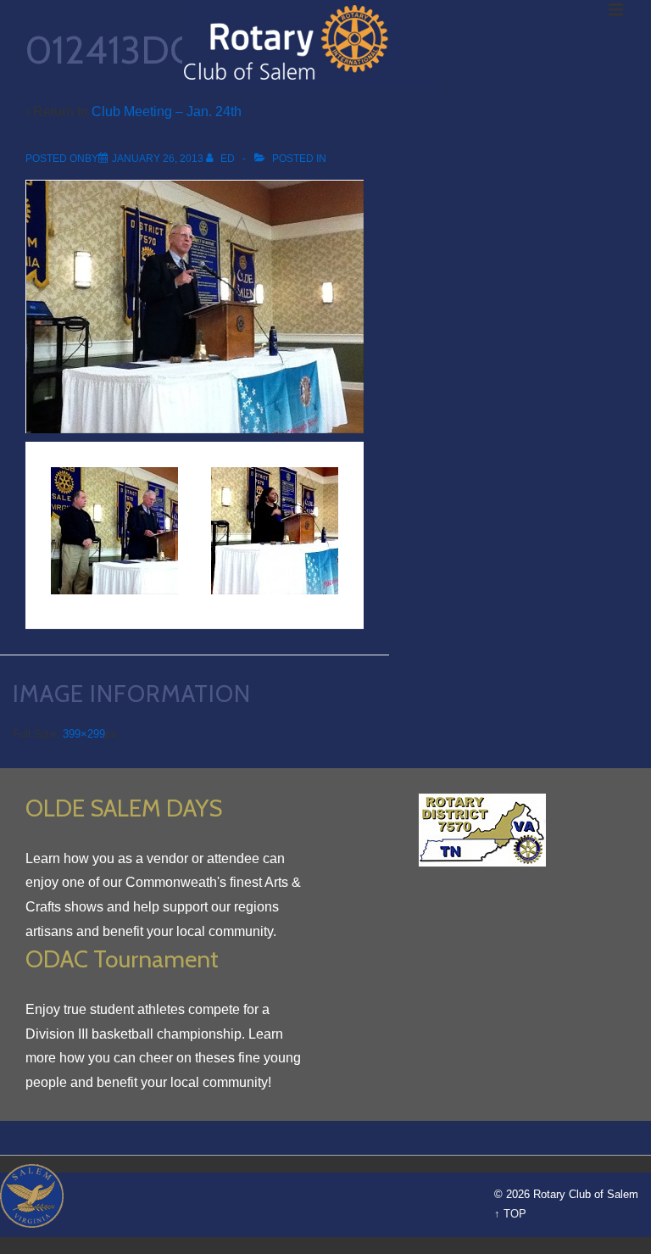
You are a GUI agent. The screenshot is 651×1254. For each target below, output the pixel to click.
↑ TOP (510, 1213)
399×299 (84, 733)
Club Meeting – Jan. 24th (167, 111)
